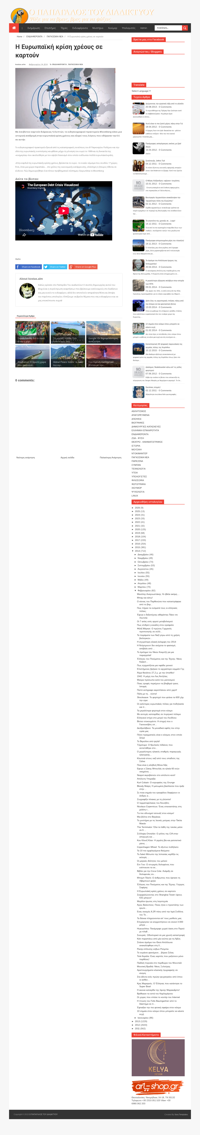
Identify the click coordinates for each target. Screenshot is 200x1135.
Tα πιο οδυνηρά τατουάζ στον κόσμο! (155, 813)
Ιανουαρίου (143, 1017)
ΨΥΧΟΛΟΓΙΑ (138, 492)
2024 (138, 515)
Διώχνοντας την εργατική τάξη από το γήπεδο (165, 104)
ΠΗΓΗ (17, 259)
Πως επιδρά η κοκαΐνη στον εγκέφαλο (155, 625)
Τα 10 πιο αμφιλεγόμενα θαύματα (153, 850)
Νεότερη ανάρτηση (25, 457)
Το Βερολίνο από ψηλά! (148, 741)
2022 (138, 522)
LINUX (135, 495)
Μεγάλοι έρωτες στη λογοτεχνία (152, 901)
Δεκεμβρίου (143, 554)
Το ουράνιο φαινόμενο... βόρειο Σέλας (155, 952)
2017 (138, 540)
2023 (138, 518)
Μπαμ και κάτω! (145, 597)
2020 (138, 529)
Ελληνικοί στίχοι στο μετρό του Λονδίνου (157, 717)
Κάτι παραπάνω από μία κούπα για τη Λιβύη (158, 938)
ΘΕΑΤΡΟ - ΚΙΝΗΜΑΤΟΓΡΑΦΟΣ (147, 442)
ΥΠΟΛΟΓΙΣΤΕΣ (139, 476)
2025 (138, 511)
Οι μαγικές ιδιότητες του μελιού (152, 861)
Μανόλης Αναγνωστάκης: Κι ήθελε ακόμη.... (158, 594)
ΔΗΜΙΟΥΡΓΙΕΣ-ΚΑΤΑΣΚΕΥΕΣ (146, 426)
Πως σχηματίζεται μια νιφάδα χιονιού (155, 665)
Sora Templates (181, 1114)
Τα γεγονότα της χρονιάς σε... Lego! (160, 221)
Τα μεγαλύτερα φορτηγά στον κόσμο (154, 710)
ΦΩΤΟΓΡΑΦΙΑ (139, 484)
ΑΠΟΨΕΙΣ (137, 419)
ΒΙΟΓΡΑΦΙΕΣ (138, 422)
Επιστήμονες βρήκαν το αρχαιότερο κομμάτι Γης (160, 669)
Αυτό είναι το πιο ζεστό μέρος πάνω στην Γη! (164, 124)
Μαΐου (141, 579)
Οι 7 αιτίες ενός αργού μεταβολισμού (155, 621)
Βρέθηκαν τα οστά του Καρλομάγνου (155, 993)
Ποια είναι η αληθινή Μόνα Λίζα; (152, 765)
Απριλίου (142, 583)
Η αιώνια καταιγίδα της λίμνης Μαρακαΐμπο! (158, 990)
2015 (138, 547)
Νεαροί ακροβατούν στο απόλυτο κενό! (156, 775)
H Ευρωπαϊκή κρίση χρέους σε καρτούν (156, 891)
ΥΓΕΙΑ (135, 472)
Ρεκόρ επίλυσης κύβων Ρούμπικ (153, 949)
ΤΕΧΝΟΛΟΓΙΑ (138, 468)
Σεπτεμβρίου (144, 565)
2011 (137, 1028)
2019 (138, 533)
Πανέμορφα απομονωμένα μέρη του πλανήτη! (165, 241)
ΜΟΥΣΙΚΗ (137, 449)
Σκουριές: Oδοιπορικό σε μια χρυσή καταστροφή (161, 935)
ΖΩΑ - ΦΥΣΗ (138, 438)
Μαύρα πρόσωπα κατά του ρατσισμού (156, 680)
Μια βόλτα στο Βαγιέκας (148, 817)
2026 (138, 507)
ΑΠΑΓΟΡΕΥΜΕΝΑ (140, 415)
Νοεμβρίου (143, 558)
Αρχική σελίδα (67, 457)
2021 (138, 526)
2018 (138, 536)
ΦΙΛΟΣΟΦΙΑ (138, 480)
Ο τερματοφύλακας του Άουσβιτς (153, 803)
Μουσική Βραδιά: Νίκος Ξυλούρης (153, 966)
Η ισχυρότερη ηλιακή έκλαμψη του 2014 (156, 642)
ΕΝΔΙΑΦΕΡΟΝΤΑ (59, 64)
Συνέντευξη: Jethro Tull (155, 161)
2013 (138, 1021)
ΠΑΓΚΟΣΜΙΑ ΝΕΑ (75, 64)
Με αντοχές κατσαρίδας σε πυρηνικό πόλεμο (159, 714)
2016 (138, 543)
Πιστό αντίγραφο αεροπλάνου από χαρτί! (157, 690)
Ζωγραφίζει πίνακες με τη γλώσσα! (154, 799)
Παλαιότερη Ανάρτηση (110, 457)
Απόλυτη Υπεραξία (146, 778)
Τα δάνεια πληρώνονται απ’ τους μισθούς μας (159, 918)
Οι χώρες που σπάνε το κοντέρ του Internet (158, 997)
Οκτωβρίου (143, 562)
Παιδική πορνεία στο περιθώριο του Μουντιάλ (159, 963)
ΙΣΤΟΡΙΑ (136, 446)
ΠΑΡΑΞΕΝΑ (137, 461)
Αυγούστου (143, 569)
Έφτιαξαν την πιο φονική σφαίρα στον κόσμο (159, 1007)
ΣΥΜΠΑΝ (136, 465)
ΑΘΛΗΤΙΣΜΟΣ (139, 411)
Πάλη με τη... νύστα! (147, 693)
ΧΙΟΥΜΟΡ (137, 488)
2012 (138, 1025)
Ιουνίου (141, 576)
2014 (138, 551)
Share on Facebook (31, 266)
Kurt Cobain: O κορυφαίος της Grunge (156, 782)
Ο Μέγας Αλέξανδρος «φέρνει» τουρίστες (163, 181)
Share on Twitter (58, 266)
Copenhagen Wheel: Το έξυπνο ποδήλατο (157, 847)
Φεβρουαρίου (144, 590)
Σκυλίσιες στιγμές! (153, 387)
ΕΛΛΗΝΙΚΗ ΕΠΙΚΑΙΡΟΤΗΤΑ (145, 430)
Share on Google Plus (85, 266)
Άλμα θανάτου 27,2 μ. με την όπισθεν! (155, 672)
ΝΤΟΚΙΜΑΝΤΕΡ (139, 453)
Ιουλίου (141, 572)
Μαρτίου (142, 587)
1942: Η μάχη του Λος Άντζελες (152, 676)
